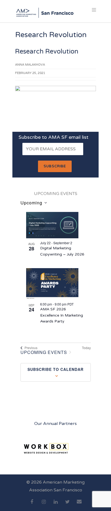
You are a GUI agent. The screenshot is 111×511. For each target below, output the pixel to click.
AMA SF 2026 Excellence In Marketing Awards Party (61, 315)
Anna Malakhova (30, 64)
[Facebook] (31, 504)
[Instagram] (43, 504)
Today (86, 348)
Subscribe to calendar (55, 369)
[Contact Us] (79, 504)
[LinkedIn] (55, 504)
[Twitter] (67, 504)
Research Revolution (46, 51)
